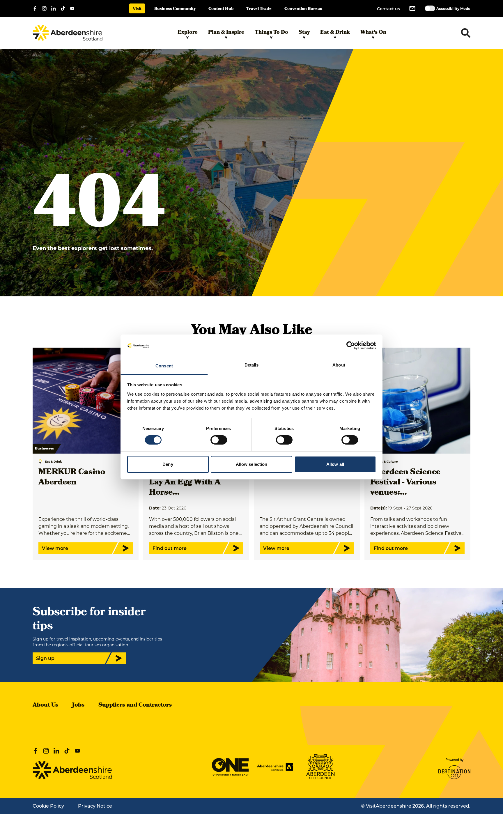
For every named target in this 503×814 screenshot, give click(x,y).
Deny (167, 464)
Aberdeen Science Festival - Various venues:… (405, 483)
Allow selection (252, 464)
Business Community (175, 9)
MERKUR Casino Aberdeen (71, 478)
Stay (304, 32)
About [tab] (338, 364)
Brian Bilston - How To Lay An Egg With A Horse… (192, 483)
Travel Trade (259, 9)
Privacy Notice (95, 806)
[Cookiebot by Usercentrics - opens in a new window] (350, 345)
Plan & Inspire (226, 32)
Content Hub (220, 9)
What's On (373, 32)
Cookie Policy (48, 806)
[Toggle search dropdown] (465, 33)
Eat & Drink (335, 32)
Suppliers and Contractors (135, 705)
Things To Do (271, 32)
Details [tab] (252, 364)
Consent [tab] (164, 365)
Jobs (78, 705)
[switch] (218, 440)
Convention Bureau (303, 9)
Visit (137, 9)
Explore (188, 32)
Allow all (335, 464)
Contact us (388, 8)
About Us (45, 705)
